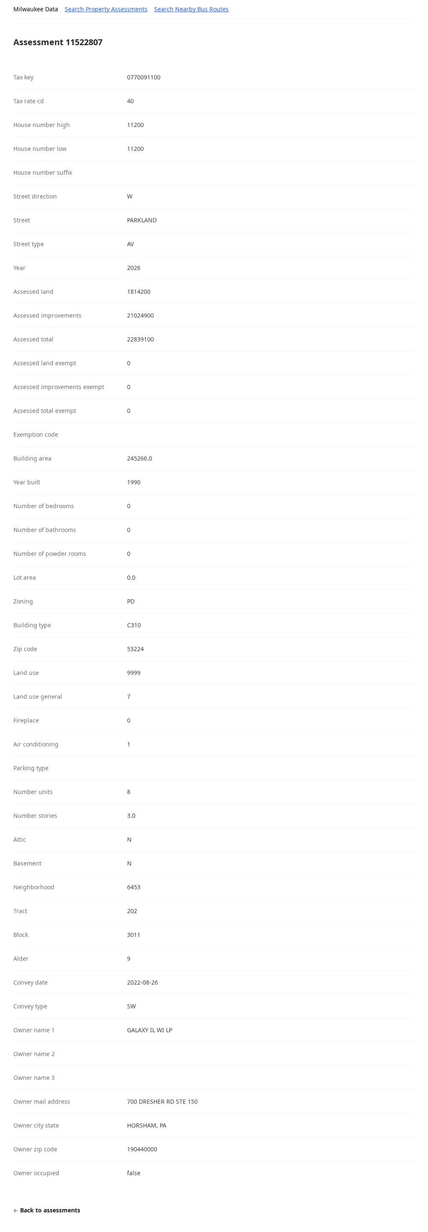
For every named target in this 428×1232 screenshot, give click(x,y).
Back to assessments (49, 1210)
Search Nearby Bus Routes (191, 9)
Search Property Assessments (106, 9)
